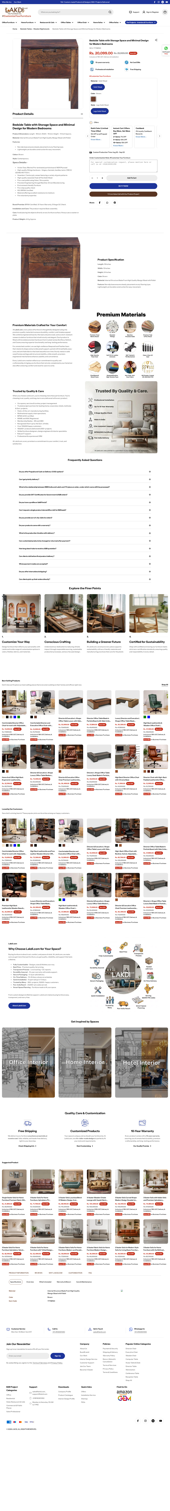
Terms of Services (40, 1363)
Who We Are (6, 2)
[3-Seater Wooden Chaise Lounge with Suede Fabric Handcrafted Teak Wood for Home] (99, 1181)
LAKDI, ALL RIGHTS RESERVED (24, 1429)
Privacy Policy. (57, 1363)
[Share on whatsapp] (107, 203)
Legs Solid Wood (100, 111)
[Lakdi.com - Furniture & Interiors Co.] (28, 1062)
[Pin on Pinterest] (115, 203)
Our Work (17, 2)
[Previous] (88, 136)
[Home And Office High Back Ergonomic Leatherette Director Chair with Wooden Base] (14, 757)
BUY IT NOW (123, 186)
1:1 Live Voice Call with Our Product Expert (123, 194)
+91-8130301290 (58, 1332)
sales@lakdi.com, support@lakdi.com (39, 1393)
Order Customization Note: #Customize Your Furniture (109, 158)
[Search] (110, 12)
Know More (95, 139)
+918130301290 (38, 1398)
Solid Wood (98, 87)
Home (15, 29)
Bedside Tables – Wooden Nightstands (34, 29)
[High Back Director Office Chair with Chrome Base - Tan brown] (116, 771)
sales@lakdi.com (99, 1332)
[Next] (159, 136)
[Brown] (93, 99)
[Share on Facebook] (100, 203)
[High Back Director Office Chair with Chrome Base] (127, 757)
